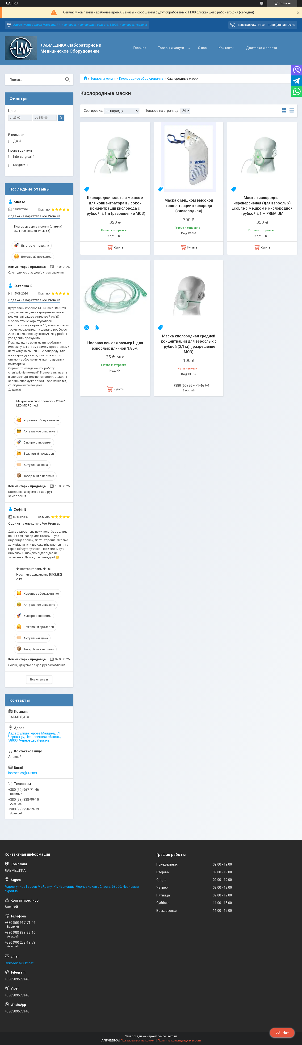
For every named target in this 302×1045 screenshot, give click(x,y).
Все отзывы (39, 679)
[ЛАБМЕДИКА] (21, 48)
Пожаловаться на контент (138, 1040)
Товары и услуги (171, 48)
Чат (286, 1033)
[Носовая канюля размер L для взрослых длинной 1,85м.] (115, 295)
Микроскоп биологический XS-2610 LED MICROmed (41, 403)
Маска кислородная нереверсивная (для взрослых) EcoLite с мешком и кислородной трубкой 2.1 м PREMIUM (262, 205)
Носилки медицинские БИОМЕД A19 (39, 577)
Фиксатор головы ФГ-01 (33, 569)
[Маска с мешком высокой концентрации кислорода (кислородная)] (189, 157)
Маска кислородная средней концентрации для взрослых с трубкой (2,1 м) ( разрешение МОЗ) (189, 344)
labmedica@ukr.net (22, 773)
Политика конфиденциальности (179, 1040)
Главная (139, 48)
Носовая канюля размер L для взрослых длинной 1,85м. (115, 345)
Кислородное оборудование (141, 78)
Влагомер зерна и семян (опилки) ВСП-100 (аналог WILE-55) (38, 228)
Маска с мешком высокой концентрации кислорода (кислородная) (188, 205)
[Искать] (67, 79)
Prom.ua (172, 1036)
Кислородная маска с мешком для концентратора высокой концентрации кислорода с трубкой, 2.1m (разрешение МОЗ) (115, 205)
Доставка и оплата (261, 48)
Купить (119, 247)
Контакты (226, 48)
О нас (202, 48)
